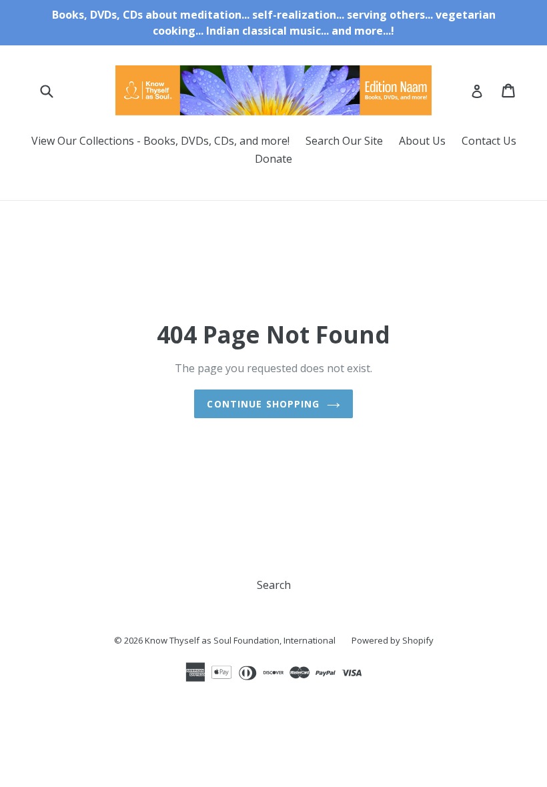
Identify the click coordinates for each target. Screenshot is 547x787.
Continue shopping (263, 404)
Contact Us (489, 140)
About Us (422, 140)
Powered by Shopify (393, 640)
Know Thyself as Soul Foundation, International (240, 640)
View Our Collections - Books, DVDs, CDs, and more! (160, 140)
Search (274, 585)
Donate (273, 158)
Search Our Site (344, 140)
